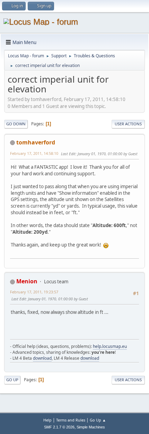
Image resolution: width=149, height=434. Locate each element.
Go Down (16, 123)
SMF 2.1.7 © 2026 (59, 427)
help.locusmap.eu (110, 346)
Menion (26, 281)
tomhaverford (35, 142)
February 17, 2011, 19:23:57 (34, 291)
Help (47, 420)
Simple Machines (91, 427)
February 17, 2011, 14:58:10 (34, 153)
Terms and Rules (70, 420)
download (42, 358)
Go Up (12, 379)
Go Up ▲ (98, 420)
